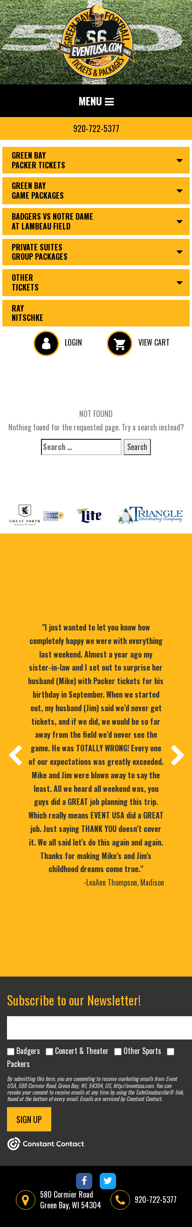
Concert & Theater (82, 1050)
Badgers (28, 1050)
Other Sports (142, 1050)
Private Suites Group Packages (40, 252)
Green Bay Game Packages (38, 190)
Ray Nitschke (27, 313)
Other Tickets (25, 282)
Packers (18, 1063)
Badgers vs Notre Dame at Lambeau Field (52, 221)
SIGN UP (29, 1119)
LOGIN (72, 342)
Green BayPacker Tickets (38, 160)
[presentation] (14, 755)
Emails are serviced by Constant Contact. (121, 1098)
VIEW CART (153, 342)
